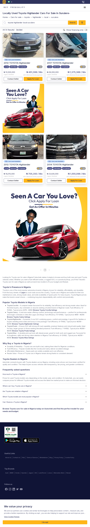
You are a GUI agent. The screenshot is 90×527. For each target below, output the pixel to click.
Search (72, 22)
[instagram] (10, 489)
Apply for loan (33, 79)
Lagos (23, 292)
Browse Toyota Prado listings (23, 331)
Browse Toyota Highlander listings (25, 324)
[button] (45, 374)
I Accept (45, 522)
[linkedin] (14, 489)
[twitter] (17, 489)
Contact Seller (13, 79)
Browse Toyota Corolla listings (45, 310)
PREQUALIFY (18, 7)
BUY (6, 7)
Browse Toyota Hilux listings (23, 338)
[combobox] (10, 2)
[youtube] (21, 489)
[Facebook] (6, 489)
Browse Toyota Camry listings (18, 317)
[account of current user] (84, 7)
